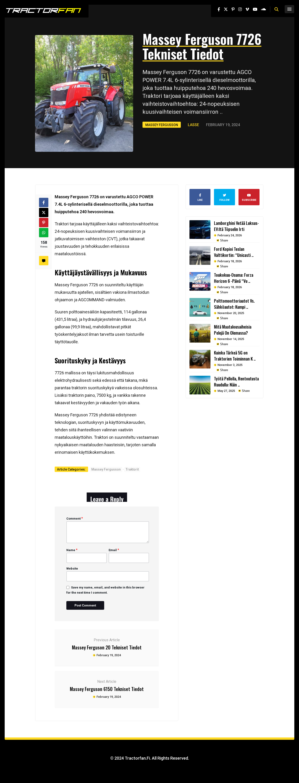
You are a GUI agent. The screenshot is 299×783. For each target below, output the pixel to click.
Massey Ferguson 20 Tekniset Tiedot (107, 647)
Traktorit (132, 469)
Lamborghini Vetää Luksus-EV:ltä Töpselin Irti (236, 226)
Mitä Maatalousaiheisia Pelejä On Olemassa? (232, 330)
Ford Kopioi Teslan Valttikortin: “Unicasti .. (233, 252)
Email (114, 550)
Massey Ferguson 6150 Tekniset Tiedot (107, 688)
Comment (74, 518)
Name (72, 550)
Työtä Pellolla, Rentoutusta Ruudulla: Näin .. (236, 382)
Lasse (193, 125)
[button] (276, 9)
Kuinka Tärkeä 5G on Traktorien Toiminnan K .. (235, 356)
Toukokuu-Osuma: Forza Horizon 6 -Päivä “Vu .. (233, 278)
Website (72, 568)
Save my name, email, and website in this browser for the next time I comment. (105, 590)
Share (223, 240)
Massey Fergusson (161, 125)
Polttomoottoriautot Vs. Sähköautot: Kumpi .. (234, 304)
